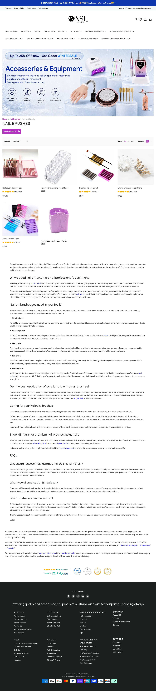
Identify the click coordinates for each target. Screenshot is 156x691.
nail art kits (36, 443)
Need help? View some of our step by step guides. (135, 8)
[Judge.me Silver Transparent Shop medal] (87, 571)
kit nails (11, 548)
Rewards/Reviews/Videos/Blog (115, 38)
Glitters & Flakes (53, 660)
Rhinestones (52, 653)
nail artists (80, 294)
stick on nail (52, 553)
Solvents (83, 619)
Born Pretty (51, 643)
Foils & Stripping (53, 650)
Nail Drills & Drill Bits (87, 646)
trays (50, 443)
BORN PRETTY (76, 31)
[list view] (150, 141)
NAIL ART (52, 640)
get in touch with (68, 448)
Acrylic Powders (20, 619)
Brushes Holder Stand (88, 188)
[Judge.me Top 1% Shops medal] (97, 571)
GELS (17, 640)
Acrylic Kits (18, 626)
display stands (62, 443)
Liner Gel (17, 660)
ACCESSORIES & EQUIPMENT (88, 641)
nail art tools (35, 283)
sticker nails (145, 545)
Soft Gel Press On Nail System (25, 643)
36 (128, 141)
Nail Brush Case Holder (12, 188)
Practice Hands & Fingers (89, 656)
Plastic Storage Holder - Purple (54, 241)
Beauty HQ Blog (19, 8)
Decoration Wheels (54, 657)
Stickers (50, 647)
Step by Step (118, 652)
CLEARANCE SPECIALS (88, 38)
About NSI (117, 615)
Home (4, 119)
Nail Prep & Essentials (95, 31)
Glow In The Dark (53, 626)
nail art (106, 335)
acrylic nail (78, 398)
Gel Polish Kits (52, 619)
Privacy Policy (81, 676)
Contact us (117, 642)
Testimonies (31, 8)
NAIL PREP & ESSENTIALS (93, 612)
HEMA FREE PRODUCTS (14, 38)
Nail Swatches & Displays (89, 653)
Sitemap (91, 676)
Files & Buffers (85, 629)
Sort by (7, 141)
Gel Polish (48, 31)
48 (132, 141)
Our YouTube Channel (121, 622)
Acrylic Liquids (19, 616)
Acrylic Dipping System (23, 629)
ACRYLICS (19, 612)
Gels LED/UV (19, 657)
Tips (81, 632)
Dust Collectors (86, 663)
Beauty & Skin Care (65, 38)
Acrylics (25, 31)
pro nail (42, 553)
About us (8, 8)
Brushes (83, 626)
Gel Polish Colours (54, 616)
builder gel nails (68, 553)
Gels (36, 31)
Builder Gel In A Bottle (22, 647)
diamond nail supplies (129, 545)
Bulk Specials (19, 632)
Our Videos (117, 649)
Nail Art (62, 31)
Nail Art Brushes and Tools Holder (55, 188)
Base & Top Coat (53, 623)
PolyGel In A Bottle (21, 653)
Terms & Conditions (68, 676)
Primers (83, 623)
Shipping (116, 645)
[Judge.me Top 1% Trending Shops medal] (108, 571)
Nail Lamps (84, 650)
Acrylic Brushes (20, 623)
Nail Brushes (15, 119)
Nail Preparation (86, 616)
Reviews (116, 625)
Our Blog (116, 618)
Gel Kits (17, 650)
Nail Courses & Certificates (39, 38)
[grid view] (147, 141)
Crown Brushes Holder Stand (130, 188)
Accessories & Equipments (121, 31)
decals (44, 443)
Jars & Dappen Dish (87, 660)
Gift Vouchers (43, 8)
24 (125, 141)
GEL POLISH (53, 612)
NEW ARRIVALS (11, 31)
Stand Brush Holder (10, 239)
